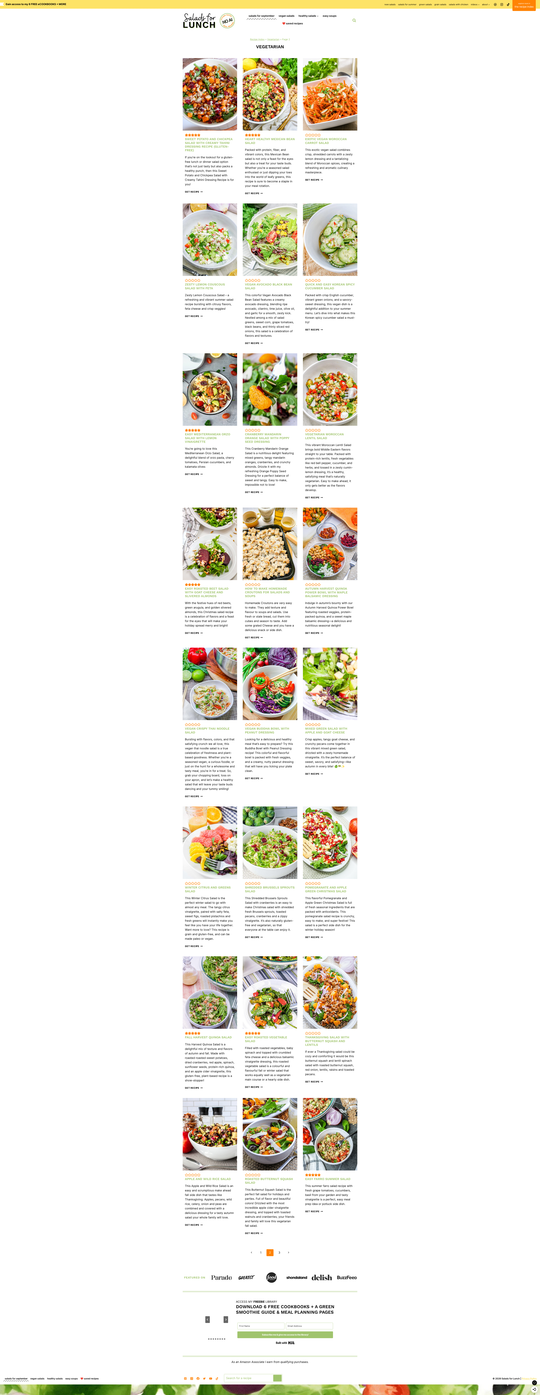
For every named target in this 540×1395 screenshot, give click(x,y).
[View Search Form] (354, 20)
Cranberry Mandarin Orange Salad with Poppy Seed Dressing (267, 437)
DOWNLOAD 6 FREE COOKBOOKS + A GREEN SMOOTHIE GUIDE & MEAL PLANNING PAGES (285, 1309)
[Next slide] (227, 1319)
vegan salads (286, 15)
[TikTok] (508, 4)
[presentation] (210, 94)
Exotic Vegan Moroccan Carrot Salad (326, 140)
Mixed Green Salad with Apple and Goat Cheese (326, 730)
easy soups (330, 15)
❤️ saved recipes (292, 23)
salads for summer (407, 4)
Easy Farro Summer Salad (327, 1179)
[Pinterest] (495, 4)
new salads (390, 4)
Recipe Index (257, 39)
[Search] (277, 1378)
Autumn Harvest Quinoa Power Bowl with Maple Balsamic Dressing (326, 592)
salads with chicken (458, 4)
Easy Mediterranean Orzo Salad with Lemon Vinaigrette (207, 437)
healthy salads (55, 1378)
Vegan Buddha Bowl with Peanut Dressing (267, 730)
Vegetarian (273, 39)
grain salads (440, 4)
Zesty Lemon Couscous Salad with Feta (205, 286)
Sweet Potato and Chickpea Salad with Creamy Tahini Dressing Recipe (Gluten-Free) (208, 144)
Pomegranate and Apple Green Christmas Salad (326, 889)
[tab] (209, 1339)
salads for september (261, 15)
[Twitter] (204, 1378)
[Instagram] (502, 4)
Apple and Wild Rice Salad (208, 1179)
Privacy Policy (529, 1378)
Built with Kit (285, 1342)
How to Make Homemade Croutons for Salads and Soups (267, 592)
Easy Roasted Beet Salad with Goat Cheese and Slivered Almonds (207, 592)
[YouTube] (210, 1378)
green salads (425, 4)
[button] (186, 135)
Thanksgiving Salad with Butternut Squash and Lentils (327, 1041)
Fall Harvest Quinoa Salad (208, 1037)
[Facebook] (198, 1378)
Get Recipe (194, 191)
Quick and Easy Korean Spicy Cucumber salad (330, 286)
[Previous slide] (206, 1319)
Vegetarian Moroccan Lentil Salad (324, 436)
